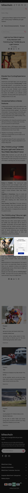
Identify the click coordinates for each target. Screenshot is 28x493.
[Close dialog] (27, 237)
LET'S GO (21, 253)
